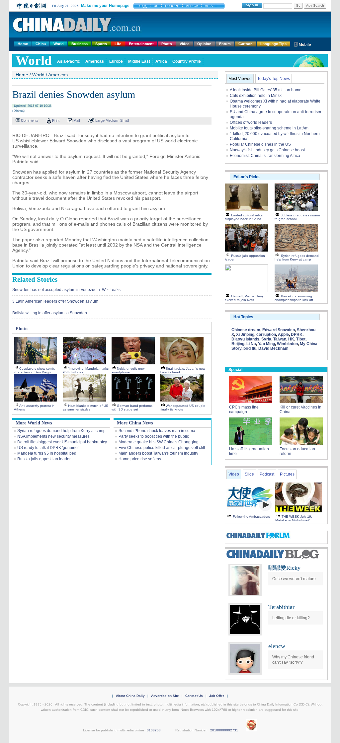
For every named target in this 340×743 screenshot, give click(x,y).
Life (118, 44)
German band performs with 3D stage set (132, 407)
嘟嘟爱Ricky (284, 567)
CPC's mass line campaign (244, 409)
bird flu (249, 348)
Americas (94, 61)
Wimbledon (287, 343)
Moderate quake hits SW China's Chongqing (159, 442)
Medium (112, 120)
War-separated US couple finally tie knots (182, 407)
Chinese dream (245, 330)
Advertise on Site (165, 696)
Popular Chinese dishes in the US (260, 144)
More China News (135, 422)
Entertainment (141, 44)
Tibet (300, 339)
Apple (283, 334)
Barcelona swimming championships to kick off (294, 298)
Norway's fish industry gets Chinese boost (267, 150)
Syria (266, 339)
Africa (161, 61)
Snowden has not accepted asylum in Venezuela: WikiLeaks (66, 289)
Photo (166, 44)
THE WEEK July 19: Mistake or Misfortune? (293, 518)
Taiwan (279, 339)
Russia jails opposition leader (44, 459)
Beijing (237, 343)
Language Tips (273, 44)
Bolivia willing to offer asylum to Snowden (49, 313)
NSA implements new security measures (53, 436)
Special (235, 369)
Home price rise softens (140, 459)
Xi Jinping (245, 334)
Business (79, 44)
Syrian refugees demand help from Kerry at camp (61, 430)
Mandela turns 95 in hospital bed (46, 453)
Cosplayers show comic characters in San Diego (34, 370)
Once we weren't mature (294, 578)
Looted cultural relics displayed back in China (244, 217)
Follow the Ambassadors (251, 516)
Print (55, 120)
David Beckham (273, 348)
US (156, 6)
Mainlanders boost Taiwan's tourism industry (158, 453)
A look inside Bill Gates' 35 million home (265, 90)
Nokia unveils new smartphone (128, 370)
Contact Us (194, 696)
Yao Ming (266, 343)
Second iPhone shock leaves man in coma (157, 430)
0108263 (154, 730)
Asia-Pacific (68, 61)
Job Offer (216, 696)
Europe (116, 61)
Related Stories (34, 279)
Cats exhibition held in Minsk (256, 95)
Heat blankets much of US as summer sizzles (85, 407)
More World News (34, 422)
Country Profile (186, 61)
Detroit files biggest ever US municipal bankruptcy (62, 442)
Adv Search (315, 5)
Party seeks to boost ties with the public (154, 436)
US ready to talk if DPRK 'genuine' (47, 447)
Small (124, 120)
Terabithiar (281, 607)
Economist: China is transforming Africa (265, 155)
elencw (276, 646)
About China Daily (130, 696)
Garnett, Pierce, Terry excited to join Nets (244, 298)
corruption (266, 334)
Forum (225, 44)
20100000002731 (224, 730)
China (41, 44)
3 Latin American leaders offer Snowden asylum (55, 301)
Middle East (139, 61)
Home (23, 44)
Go (298, 5)
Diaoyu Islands (245, 339)
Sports (101, 44)
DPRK (296, 334)
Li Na (251, 343)
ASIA (209, 6)
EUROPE (172, 6)
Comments (30, 120)
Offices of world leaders (251, 122)
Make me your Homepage (105, 5)
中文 (143, 6)
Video (185, 44)
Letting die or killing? (291, 618)
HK (291, 339)
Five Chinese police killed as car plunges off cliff (162, 447)
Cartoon (245, 44)
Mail (76, 120)
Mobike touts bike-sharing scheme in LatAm (269, 128)
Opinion (204, 44)
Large (100, 120)
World (58, 44)
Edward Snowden (278, 330)
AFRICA (192, 6)
